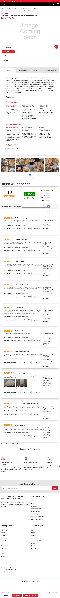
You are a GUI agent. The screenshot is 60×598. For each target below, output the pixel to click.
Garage (33, 543)
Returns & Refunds (36, 508)
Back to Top (16, 443)
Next (42, 444)
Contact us (33, 501)
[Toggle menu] (58, 4)
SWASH (3, 551)
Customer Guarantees (37, 519)
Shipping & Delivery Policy (38, 516)
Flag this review (36, 228)
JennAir (3, 535)
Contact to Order (8, 52)
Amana (3, 546)
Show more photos (30, 178)
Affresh (3, 553)
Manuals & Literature (51, 70)
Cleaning (33, 532)
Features (8, 70)
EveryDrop (4, 548)
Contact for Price (9, 18)
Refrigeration (34, 535)
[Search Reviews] (48, 206)
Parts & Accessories (36, 540)
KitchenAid (4, 530)
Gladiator (3, 540)
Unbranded (4, 538)
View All (3, 556)
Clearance (33, 546)
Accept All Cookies (30, 595)
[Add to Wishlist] (56, 47)
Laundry (33, 538)
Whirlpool (4, 532)
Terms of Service (35, 511)
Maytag (3, 543)
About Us (33, 503)
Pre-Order (33, 548)
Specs (23, 70)
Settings (5, 595)
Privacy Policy (34, 514)
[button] (9, 383)
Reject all (17, 595)
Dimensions (37, 70)
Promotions (34, 506)
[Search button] (54, 4)
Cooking (33, 530)
